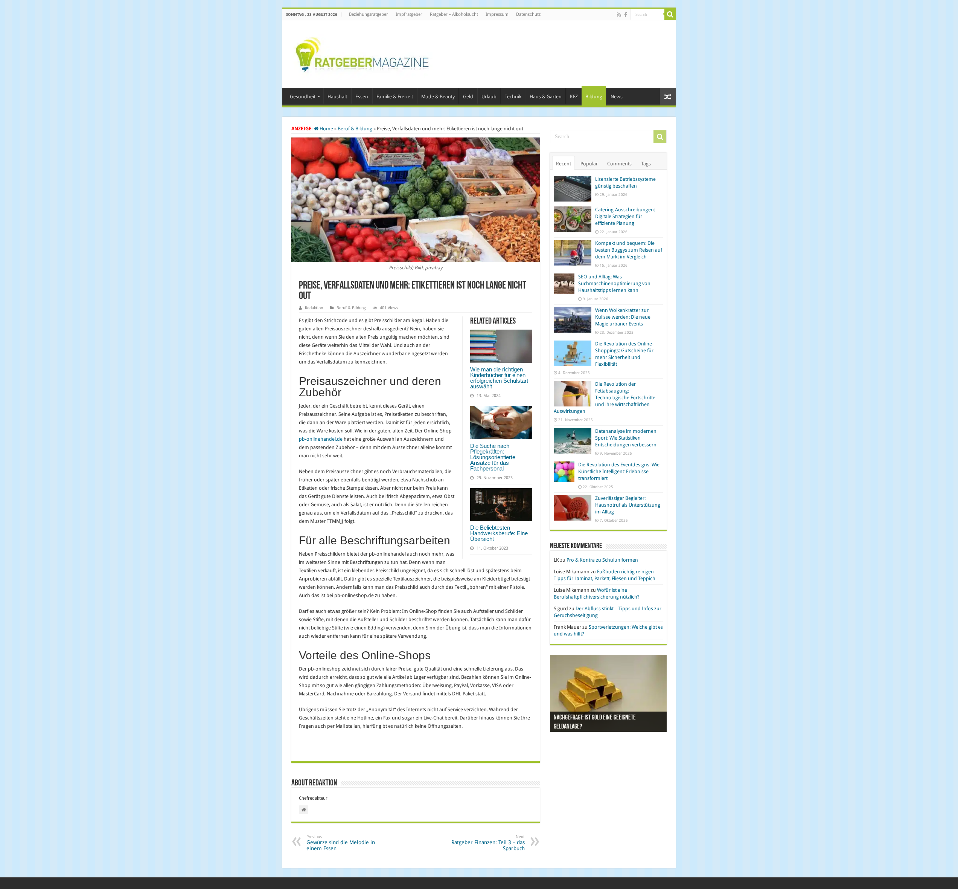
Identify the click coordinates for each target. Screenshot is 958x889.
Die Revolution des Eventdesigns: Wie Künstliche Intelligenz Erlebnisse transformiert (618, 471)
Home (325, 128)
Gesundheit (302, 96)
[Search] (670, 14)
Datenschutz (528, 14)
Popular (589, 163)
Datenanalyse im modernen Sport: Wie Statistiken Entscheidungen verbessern (625, 438)
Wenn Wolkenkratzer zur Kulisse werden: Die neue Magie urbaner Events (622, 317)
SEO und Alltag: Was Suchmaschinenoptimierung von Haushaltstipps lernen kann (614, 283)
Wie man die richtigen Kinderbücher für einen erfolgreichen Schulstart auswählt (499, 378)
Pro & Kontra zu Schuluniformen (602, 560)
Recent (563, 163)
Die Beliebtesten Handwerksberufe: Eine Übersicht (499, 533)
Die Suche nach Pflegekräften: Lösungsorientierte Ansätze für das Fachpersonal (492, 457)
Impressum (497, 14)
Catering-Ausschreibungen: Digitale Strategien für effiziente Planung (625, 216)
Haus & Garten (546, 96)
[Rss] (619, 14)
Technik (513, 96)
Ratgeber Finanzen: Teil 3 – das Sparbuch (488, 842)
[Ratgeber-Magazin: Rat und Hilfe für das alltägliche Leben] (362, 53)
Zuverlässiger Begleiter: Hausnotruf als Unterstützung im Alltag (627, 505)
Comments (619, 163)
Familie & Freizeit (394, 96)
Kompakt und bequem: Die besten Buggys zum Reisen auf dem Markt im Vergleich (628, 250)
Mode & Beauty (438, 96)
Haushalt (337, 96)
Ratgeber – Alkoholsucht (454, 14)
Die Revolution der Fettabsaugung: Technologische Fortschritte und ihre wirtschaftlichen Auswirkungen (604, 397)
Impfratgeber (409, 14)
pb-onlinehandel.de (321, 439)
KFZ (574, 96)
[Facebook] (625, 14)
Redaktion (314, 307)
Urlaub (489, 96)
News (617, 96)
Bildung (593, 96)
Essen (361, 96)
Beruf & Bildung (355, 128)
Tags (646, 163)
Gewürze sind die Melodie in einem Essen (340, 842)
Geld (468, 96)
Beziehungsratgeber (368, 14)
